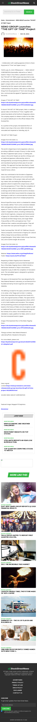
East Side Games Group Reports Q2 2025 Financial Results (18, 507)
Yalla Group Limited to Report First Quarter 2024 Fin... (17, 536)
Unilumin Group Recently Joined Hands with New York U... (18, 650)
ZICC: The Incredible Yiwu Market (15, 564)
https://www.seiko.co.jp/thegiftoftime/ (20, 253)
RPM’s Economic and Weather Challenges (17, 424)
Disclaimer (4, 409)
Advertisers (17, 680)
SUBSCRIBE (5, 708)
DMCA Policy (17, 688)
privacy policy (16, 712)
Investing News (9, 421)
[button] (3, 2)
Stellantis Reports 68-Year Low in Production (18, 441)
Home (3, 20)
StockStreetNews (11, 34)
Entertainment (10, 20)
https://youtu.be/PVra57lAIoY (16, 256)
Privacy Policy (17, 682)
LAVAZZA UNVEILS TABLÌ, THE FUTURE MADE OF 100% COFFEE (18, 592)
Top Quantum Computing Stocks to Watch (18, 449)
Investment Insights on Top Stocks (16, 433)
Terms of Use (18, 685)
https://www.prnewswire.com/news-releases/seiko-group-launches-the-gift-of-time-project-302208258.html (17, 388)
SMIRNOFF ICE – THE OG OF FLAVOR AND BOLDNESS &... (17, 621)
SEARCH (29, 12)
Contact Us (17, 693)
